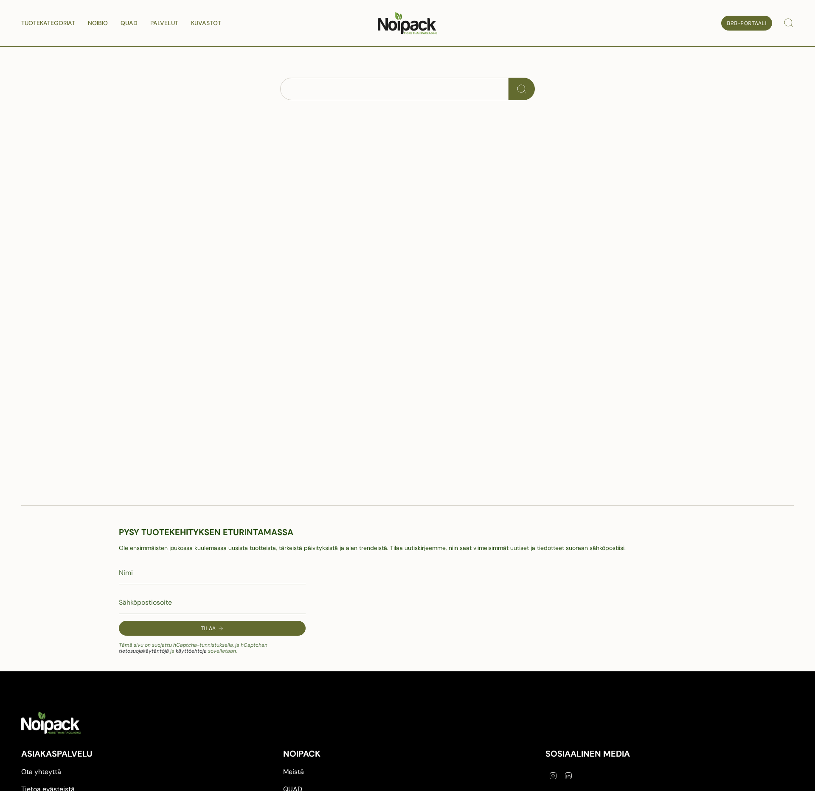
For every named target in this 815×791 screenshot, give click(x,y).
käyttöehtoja (191, 651)
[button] (48, 23)
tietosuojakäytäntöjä (144, 651)
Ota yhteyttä (41, 771)
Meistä (293, 771)
